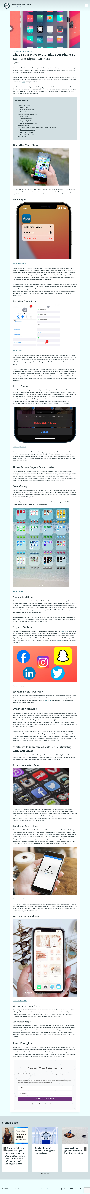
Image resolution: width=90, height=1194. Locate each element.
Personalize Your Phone (27, 134)
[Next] (85, 1149)
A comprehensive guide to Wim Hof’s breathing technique (73, 1150)
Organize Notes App (23, 125)
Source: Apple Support (19, 263)
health (23, 81)
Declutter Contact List (27, 109)
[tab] (41, 1173)
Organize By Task (25, 121)
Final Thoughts (21, 136)
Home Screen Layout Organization (27, 114)
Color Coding (24, 116)
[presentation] (15, 1135)
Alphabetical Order (26, 118)
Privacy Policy (45, 1189)
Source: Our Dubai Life (20, 1000)
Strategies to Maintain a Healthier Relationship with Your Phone (36, 127)
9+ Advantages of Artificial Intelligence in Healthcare (45, 1150)
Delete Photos (24, 112)
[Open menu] (86, 5)
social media (64, 631)
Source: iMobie (17, 350)
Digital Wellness (27, 51)
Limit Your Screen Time (27, 132)
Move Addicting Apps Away (28, 123)
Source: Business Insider (20, 899)
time (48, 834)
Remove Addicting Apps (27, 130)
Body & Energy (17, 51)
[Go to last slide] (5, 1149)
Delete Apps (24, 107)
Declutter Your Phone (24, 105)
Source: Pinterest (18, 591)
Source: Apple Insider (19, 446)
